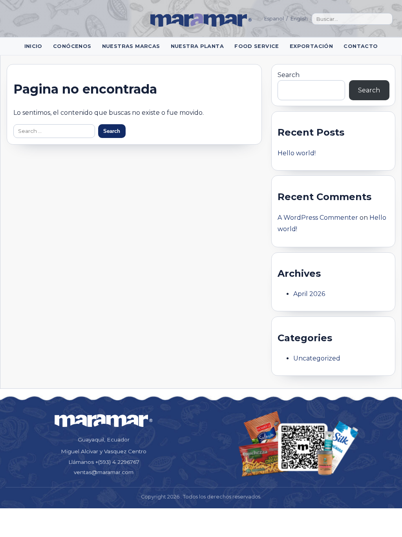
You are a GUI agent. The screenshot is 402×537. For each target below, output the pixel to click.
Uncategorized (316, 358)
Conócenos (72, 46)
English (299, 19)
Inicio (33, 46)
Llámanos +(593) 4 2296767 (103, 462)
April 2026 (309, 294)
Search (289, 75)
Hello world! (297, 153)
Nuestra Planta (197, 46)
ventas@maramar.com (103, 472)
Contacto (361, 46)
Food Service (256, 46)
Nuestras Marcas (131, 46)
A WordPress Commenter (318, 217)
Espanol (274, 19)
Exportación (311, 46)
